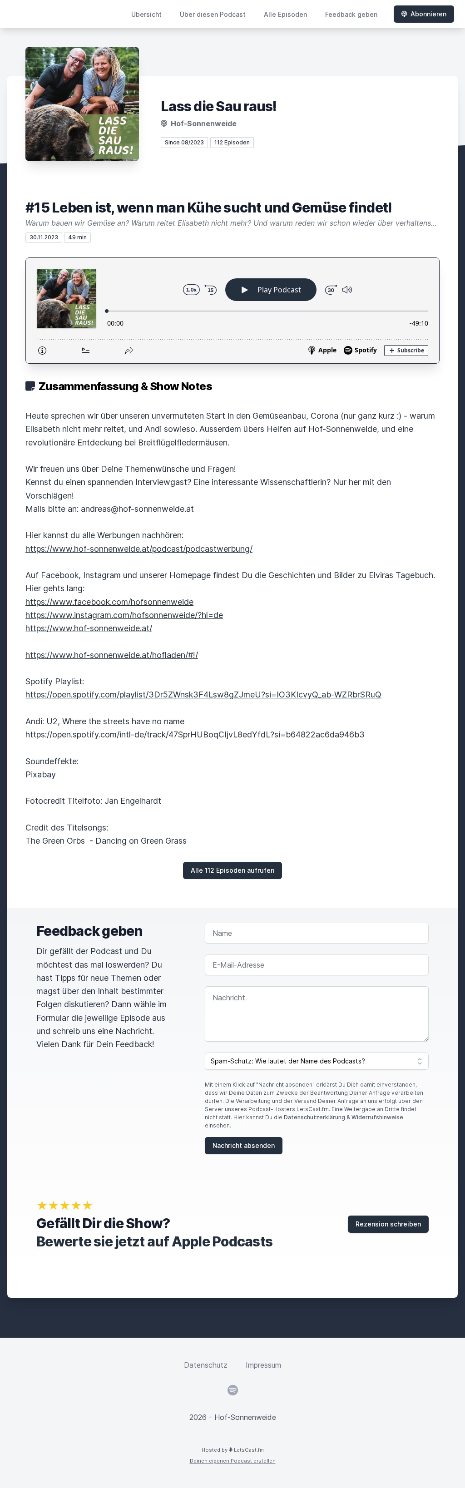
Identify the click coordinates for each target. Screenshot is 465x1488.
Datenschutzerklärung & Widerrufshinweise (343, 1117)
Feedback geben (351, 14)
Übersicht (146, 14)
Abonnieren (428, 14)
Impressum (263, 1364)
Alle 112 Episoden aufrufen (232, 870)
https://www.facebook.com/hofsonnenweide (109, 602)
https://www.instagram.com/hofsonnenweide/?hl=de (124, 615)
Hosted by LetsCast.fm (233, 1450)
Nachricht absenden (244, 1145)
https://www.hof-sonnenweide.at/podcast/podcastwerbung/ (138, 549)
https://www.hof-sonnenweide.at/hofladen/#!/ (111, 655)
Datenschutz (206, 1364)
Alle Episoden (285, 14)
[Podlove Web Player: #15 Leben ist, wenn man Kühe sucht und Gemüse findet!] (232, 310)
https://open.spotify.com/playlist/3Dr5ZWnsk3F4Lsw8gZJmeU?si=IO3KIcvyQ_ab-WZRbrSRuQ (203, 694)
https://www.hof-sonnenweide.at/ (88, 628)
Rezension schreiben (388, 1224)
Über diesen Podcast (213, 14)
